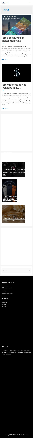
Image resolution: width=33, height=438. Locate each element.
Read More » (5, 59)
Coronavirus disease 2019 (11, 156)
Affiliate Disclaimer (6, 288)
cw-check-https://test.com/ (13, 154)
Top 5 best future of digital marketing (13, 39)
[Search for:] (16, 270)
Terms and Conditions (7, 293)
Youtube (4, 306)
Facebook (4, 302)
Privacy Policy (5, 286)
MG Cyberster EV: (8, 157)
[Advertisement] (16, 132)
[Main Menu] (29, 2)
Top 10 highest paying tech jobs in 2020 (14, 86)
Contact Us (4, 292)
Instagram (4, 304)
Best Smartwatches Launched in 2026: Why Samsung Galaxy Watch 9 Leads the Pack (16, 172)
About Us (4, 290)
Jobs (3, 43)
